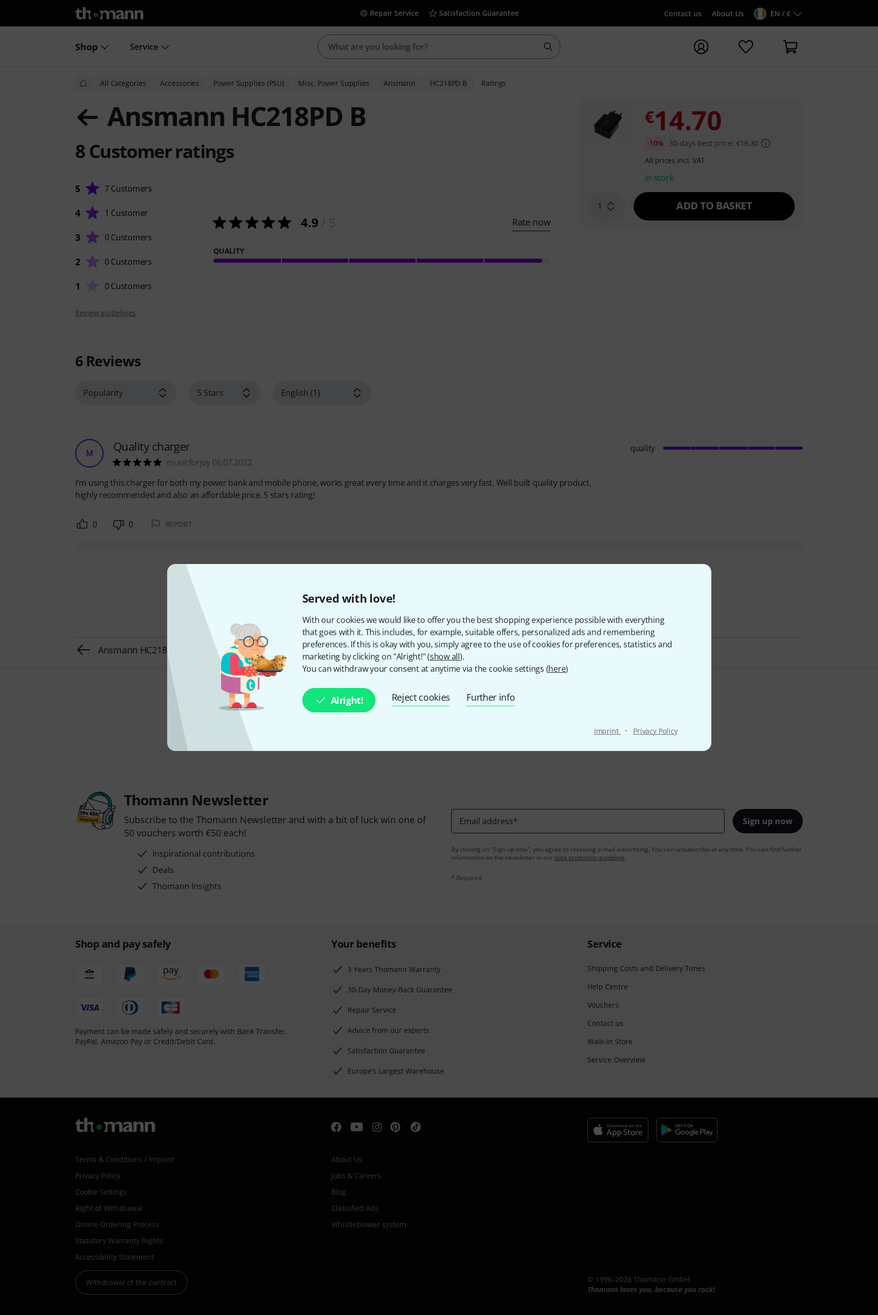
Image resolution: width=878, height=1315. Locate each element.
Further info (490, 697)
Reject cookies (421, 697)
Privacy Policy (655, 731)
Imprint (607, 731)
